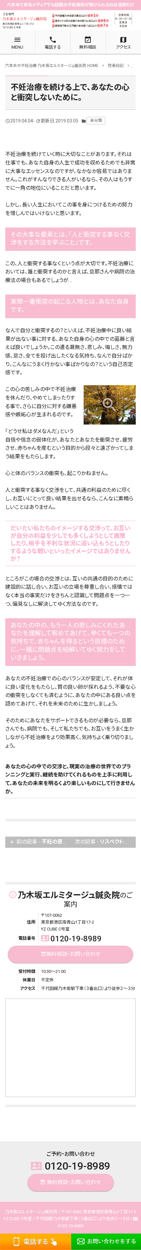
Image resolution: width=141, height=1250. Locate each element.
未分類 (96, 120)
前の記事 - (40, 842)
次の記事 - (105, 842)
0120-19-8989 (71, 938)
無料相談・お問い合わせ (70, 954)
